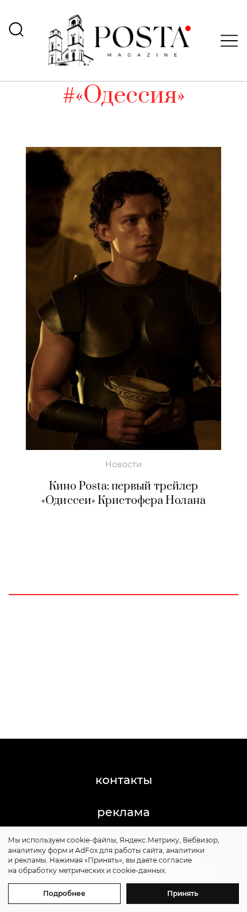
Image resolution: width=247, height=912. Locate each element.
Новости (123, 464)
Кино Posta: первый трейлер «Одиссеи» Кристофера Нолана (123, 493)
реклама (123, 812)
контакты (123, 780)
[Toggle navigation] (225, 40)
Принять (182, 893)
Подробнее (64, 893)
